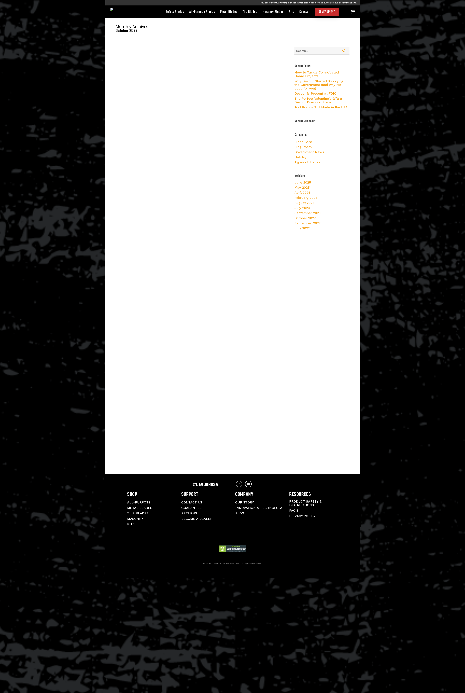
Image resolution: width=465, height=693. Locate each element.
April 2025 (302, 192)
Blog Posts (139, 126)
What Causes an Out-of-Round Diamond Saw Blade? (177, 348)
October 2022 (305, 218)
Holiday (300, 157)
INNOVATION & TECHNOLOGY (259, 508)
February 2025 (305, 198)
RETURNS (189, 513)
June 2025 (302, 182)
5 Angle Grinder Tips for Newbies (162, 243)
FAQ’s (293, 510)
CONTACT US (191, 502)
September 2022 (307, 223)
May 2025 (302, 187)
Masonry (135, 519)
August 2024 (304, 203)
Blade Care (303, 142)
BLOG (239, 513)
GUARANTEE (191, 508)
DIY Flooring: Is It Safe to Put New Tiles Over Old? (176, 452)
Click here (314, 2)
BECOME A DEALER (196, 519)
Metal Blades (139, 508)
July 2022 (302, 228)
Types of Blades (307, 162)
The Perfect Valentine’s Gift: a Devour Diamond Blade (318, 100)
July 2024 (302, 208)
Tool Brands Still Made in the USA (321, 107)
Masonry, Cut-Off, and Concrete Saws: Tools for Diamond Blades (187, 139)
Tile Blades (138, 513)
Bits (131, 524)
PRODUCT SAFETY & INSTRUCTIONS (305, 503)
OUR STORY (244, 502)
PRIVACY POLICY (302, 516)
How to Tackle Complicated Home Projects (316, 74)
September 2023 (307, 213)
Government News (309, 152)
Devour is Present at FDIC (315, 93)
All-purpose (138, 502)
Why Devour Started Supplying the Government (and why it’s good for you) (318, 84)
